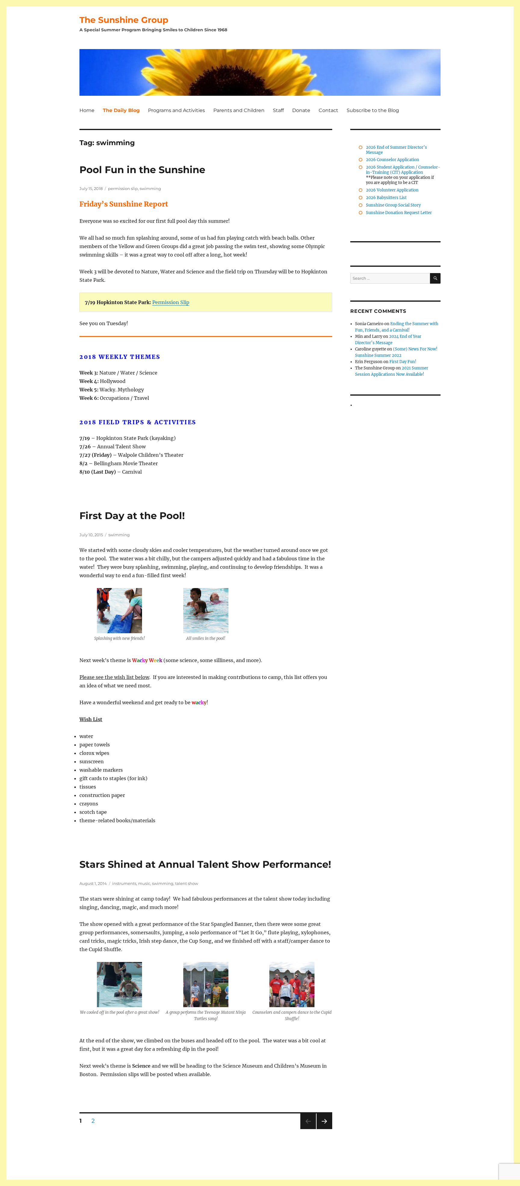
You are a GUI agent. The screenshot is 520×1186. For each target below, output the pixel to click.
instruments (124, 883)
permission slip (123, 188)
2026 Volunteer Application (392, 190)
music (144, 883)
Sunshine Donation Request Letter (399, 212)
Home (86, 110)
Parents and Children (239, 110)
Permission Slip (170, 302)
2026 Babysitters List (386, 197)
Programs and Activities (176, 110)
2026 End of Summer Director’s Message (396, 150)
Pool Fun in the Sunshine (142, 170)
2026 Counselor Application (392, 159)
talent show (186, 883)
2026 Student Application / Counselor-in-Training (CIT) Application (403, 170)
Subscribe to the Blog (373, 110)
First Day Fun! (402, 361)
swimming (150, 188)
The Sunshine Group (123, 20)
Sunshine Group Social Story (393, 205)
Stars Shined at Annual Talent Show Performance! (205, 864)
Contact (328, 110)
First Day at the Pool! (132, 515)
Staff (278, 110)
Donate (301, 110)
